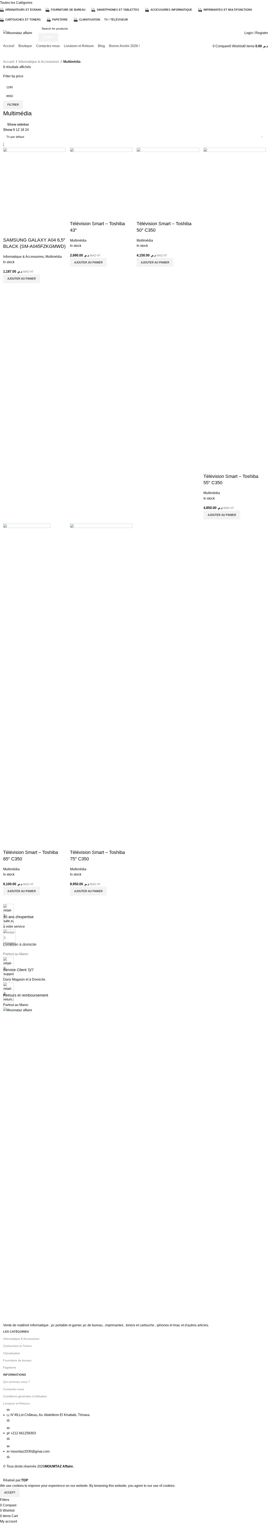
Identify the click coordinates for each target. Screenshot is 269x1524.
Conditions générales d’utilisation (25, 1396)
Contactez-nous (13, 1389)
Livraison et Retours (16, 1403)
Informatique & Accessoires (21, 1338)
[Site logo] (17, 32)
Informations (14, 1374)
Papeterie (9, 1367)
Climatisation (11, 1353)
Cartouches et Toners (17, 1346)
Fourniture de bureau (17, 1360)
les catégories (16, 1331)
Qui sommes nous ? (16, 1381)
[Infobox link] (134, 753)
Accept (9, 1492)
